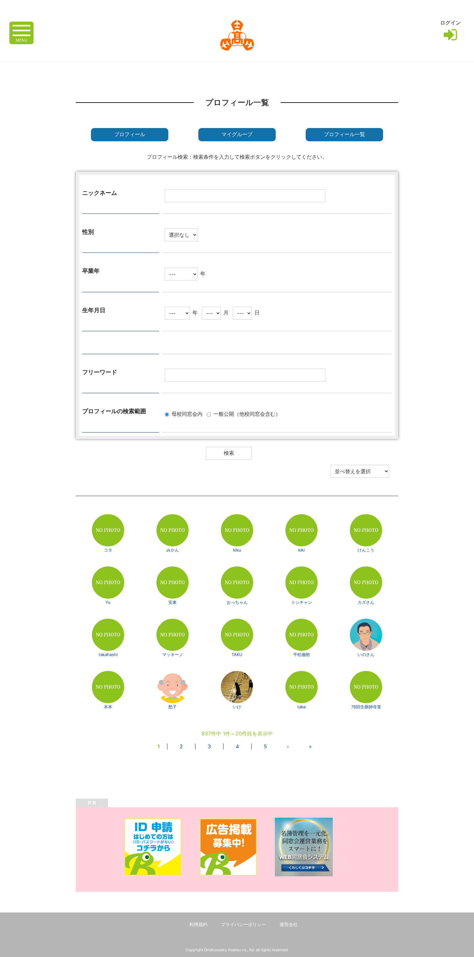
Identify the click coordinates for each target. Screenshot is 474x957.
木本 (108, 706)
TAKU (237, 654)
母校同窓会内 (187, 414)
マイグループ (237, 134)
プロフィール (129, 134)
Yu (108, 602)
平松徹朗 (301, 654)
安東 (174, 602)
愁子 (172, 706)
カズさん (366, 602)
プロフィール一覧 (344, 134)
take (301, 706)
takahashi (108, 654)
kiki (301, 550)
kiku (237, 550)
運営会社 (289, 924)
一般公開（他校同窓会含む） (247, 414)
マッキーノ (172, 654)
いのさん (366, 654)
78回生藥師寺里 (366, 706)
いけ (237, 706)
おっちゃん (237, 602)
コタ (108, 550)
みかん (172, 550)
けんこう (366, 550)
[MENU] (21, 30)
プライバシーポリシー (243, 924)
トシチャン (301, 602)
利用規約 (198, 924)
